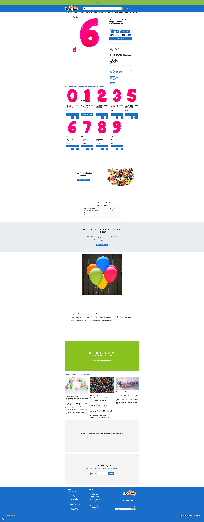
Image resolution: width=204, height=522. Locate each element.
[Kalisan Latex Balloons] (127, 383)
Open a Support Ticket (102, 244)
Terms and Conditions (94, 505)
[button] (2, 519)
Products (112, 83)
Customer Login (93, 501)
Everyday (75, 12)
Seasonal (95, 12)
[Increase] (117, 32)
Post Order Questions (94, 496)
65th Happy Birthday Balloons (116, 72)
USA (71, 500)
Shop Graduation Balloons (83, 179)
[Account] (136, 8)
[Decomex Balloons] (102, 385)
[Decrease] (112, 32)
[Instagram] (126, 500)
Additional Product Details (114, 45)
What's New (135, 12)
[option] (89, 32)
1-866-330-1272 (73, 495)
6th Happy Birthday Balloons (115, 73)
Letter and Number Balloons (115, 78)
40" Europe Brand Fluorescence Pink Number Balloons (121, 70)
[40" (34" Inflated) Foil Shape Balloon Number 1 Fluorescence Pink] (87, 95)
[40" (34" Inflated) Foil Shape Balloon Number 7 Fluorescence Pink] (87, 127)
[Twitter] (121, 500)
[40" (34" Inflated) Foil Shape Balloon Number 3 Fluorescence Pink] (117, 95)
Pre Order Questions (94, 494)
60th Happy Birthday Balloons (116, 71)
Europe (110, 17)
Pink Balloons (112, 82)
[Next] (105, 33)
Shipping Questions (94, 493)
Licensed (81, 12)
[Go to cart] (138, 8)
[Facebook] (123, 500)
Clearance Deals (128, 12)
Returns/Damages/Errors (95, 499)
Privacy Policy (93, 509)
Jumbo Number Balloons (115, 77)
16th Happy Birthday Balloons (116, 69)
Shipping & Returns (113, 42)
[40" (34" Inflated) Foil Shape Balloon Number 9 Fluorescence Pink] (117, 127)
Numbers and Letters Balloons (116, 80)
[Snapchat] (135, 500)
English (136, 4)
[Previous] (73, 33)
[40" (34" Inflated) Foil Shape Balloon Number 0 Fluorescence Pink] (72, 95)
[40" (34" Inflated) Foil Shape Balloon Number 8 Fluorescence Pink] (102, 127)
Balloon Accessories (119, 12)
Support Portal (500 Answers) (96, 491)
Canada (71, 505)
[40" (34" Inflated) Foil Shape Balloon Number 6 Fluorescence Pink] (72, 127)
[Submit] (122, 8)
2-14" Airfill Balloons (108, 12)
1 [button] (100, 441)
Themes (101, 12)
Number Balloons (113, 79)
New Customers (93, 497)
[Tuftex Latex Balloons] (76, 385)
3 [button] (103, 441)
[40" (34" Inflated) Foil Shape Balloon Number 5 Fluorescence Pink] (131, 95)
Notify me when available (87, 114)
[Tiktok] (130, 500)
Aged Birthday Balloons (114, 74)
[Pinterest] (132, 500)
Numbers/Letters (88, 12)
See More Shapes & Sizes (120, 38)
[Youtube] (128, 500)
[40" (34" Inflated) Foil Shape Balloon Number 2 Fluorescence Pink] (102, 95)
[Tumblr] (133, 500)
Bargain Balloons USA (13, 515)
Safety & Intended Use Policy (96, 507)
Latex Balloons (69, 12)
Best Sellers (112, 76)
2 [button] (102, 441)
